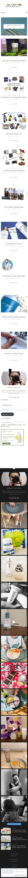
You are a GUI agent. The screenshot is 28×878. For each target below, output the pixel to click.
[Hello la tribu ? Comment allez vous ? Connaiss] (14, 622)
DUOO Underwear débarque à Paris (14, 207)
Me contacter (14, 859)
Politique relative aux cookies (7, 872)
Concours (14, 864)
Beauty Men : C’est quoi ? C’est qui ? (14, 353)
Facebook (4, 400)
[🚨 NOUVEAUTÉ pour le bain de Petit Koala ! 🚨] (14, 595)
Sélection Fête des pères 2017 (14, 134)
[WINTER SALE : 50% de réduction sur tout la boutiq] (14, 755)
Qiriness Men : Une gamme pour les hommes (14, 60)
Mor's (8, 62)
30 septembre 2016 (15, 355)
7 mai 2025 (14, 844)
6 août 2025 (14, 828)
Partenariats (14, 861)
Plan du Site (14, 855)
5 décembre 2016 (15, 209)
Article (11, 58)
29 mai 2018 (15, 99)
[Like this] (22, 62)
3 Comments (19, 278)
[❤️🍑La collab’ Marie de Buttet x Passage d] (14, 675)
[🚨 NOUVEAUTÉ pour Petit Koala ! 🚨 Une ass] (14, 649)
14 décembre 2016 (12, 172)
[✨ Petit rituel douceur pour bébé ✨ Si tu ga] (14, 542)
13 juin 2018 (12, 62)
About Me (14, 866)
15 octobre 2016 (12, 278)
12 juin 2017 (15, 136)
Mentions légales (14, 853)
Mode (19, 205)
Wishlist (19, 95)
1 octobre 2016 (12, 319)
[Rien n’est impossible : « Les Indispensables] (14, 729)
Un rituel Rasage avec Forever (14, 244)
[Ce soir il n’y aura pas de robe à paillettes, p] (14, 809)
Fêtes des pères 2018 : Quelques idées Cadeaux (14, 97)
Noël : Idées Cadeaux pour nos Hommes (14, 170)
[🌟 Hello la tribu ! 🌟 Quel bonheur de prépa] (14, 702)
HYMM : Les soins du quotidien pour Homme (14, 317)
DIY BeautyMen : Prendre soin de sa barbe (14, 276)
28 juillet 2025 (14, 836)
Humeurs (19, 168)
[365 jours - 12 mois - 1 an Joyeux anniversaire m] (14, 782)
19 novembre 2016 (12, 246)
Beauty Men (16, 58)
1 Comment (18, 62)
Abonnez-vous (7, 414)
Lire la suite (14, 67)
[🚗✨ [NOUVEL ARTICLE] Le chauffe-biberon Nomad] (14, 569)
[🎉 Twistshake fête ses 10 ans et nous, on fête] (14, 515)
